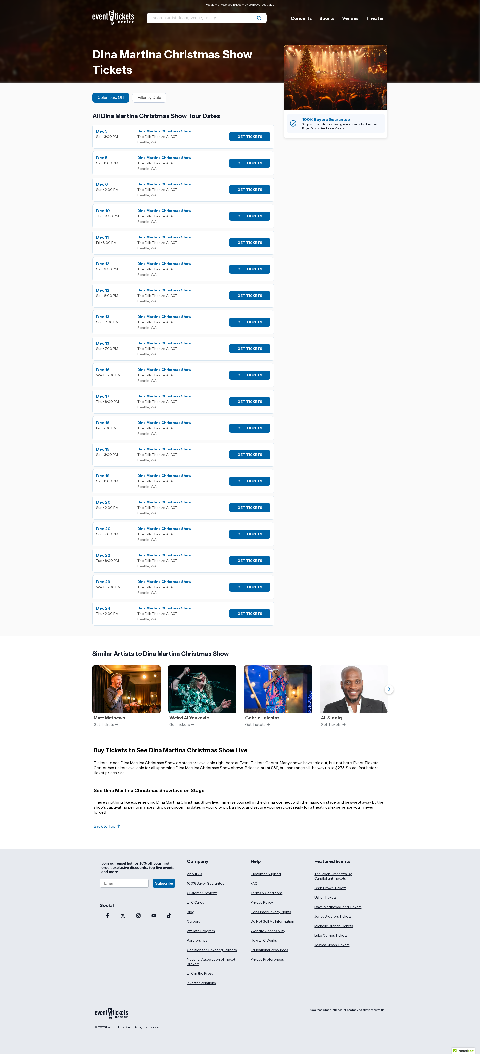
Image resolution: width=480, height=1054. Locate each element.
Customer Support (266, 874)
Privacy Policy (262, 902)
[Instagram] (138, 916)
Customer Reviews (202, 893)
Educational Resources (269, 950)
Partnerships (197, 940)
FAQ (254, 883)
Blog (190, 912)
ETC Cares (195, 902)
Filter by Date (149, 97)
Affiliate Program (201, 931)
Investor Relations (201, 983)
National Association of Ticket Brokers (211, 961)
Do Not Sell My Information (272, 921)
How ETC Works (264, 940)
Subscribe (164, 883)
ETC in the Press (200, 973)
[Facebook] (108, 916)
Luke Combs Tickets (330, 935)
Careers (193, 921)
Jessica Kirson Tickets (332, 945)
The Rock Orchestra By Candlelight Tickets (333, 876)
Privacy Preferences (267, 959)
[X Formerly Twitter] (123, 916)
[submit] (259, 18)
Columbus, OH (111, 97)
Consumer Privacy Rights (271, 912)
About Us (194, 874)
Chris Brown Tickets (330, 888)
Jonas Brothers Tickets (332, 916)
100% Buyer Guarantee (206, 883)
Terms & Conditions (266, 893)
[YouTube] (154, 916)
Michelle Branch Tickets (333, 926)
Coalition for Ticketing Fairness (212, 950)
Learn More (334, 128)
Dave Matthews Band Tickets (338, 907)
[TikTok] (169, 916)
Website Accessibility (268, 931)
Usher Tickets (325, 897)
